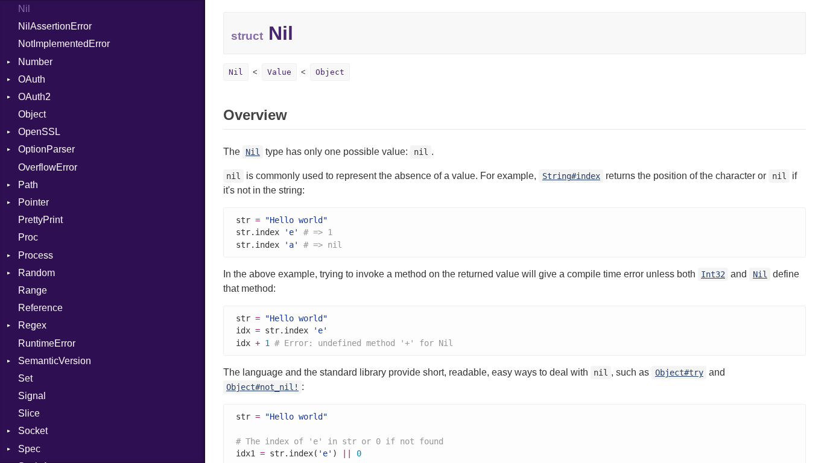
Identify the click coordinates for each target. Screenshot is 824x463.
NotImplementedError (64, 44)
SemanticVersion (54, 361)
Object (32, 114)
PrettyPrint (40, 220)
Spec (29, 449)
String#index (571, 176)
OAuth (31, 79)
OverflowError (47, 167)
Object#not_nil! (262, 387)
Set (25, 378)
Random (36, 273)
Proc (28, 237)
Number (35, 62)
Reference (40, 308)
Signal (32, 396)
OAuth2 (34, 97)
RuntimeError (46, 343)
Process (35, 255)
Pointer (33, 202)
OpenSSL (39, 132)
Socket (33, 431)
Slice (29, 413)
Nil (24, 9)
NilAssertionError (55, 26)
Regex (32, 325)
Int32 (713, 274)
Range (32, 290)
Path (28, 185)
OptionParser (46, 149)
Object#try (679, 372)
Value (279, 72)
